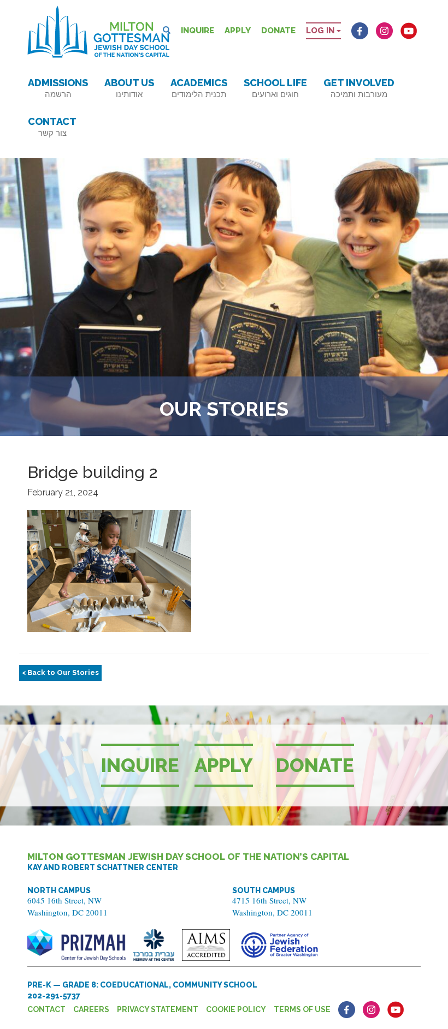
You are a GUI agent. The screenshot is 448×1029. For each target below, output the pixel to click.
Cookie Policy (236, 1009)
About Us (129, 88)
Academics (198, 88)
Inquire (197, 30)
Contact (52, 127)
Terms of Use (302, 1009)
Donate (278, 30)
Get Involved (358, 88)
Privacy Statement (157, 1009)
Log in (321, 30)
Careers (91, 1009)
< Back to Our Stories (60, 672)
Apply (238, 30)
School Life (275, 88)
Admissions (58, 88)
